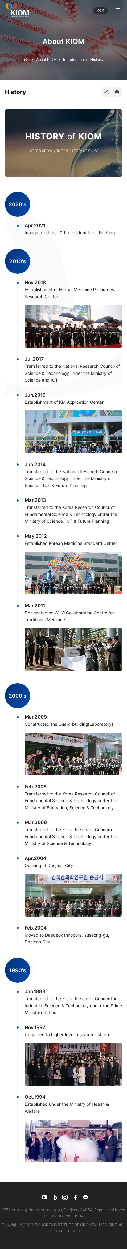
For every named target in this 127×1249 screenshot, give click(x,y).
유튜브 (44, 1197)
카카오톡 (85, 1197)
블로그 (54, 1197)
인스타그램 (65, 1197)
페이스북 (75, 1197)
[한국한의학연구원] (17, 10)
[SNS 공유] (106, 92)
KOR (100, 10)
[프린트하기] (117, 92)
